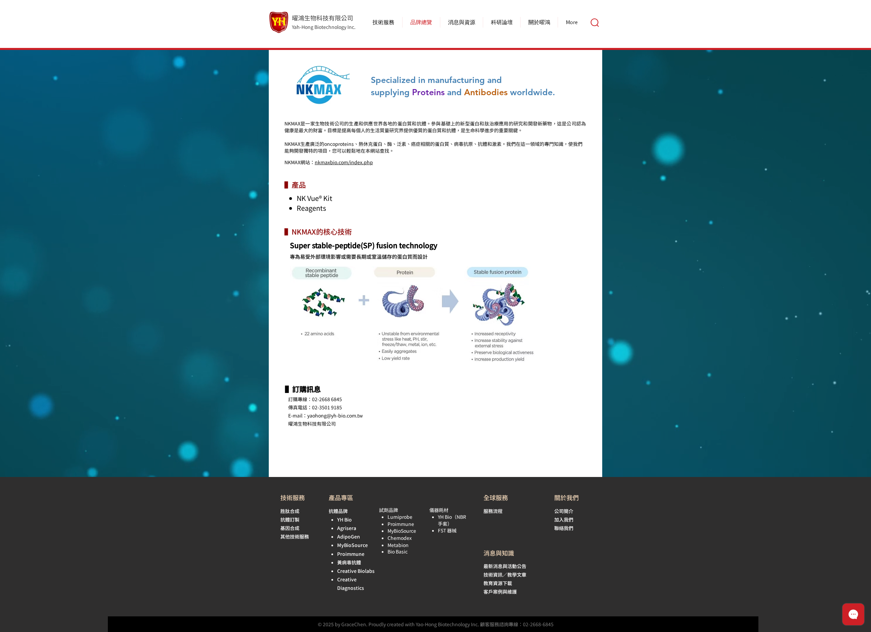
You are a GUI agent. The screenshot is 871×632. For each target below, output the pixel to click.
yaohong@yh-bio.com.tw (335, 415)
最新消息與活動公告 (504, 566)
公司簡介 (563, 511)
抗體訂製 (289, 519)
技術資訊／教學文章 (504, 574)
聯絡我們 (563, 528)
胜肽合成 (289, 511)
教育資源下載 (497, 583)
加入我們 (563, 519)
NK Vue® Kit (314, 198)
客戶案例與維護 (500, 591)
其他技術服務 (294, 536)
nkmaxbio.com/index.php (344, 162)
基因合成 (289, 528)
